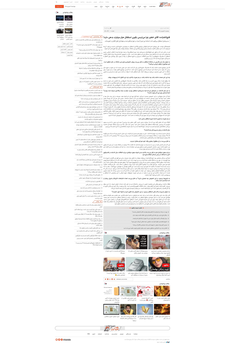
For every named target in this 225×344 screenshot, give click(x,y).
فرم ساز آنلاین (70, 46)
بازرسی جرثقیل (66, 43)
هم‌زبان (95, 2)
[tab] (97, 36)
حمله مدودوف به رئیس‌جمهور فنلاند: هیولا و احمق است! (89, 166)
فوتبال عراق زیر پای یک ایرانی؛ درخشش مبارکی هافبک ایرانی (88, 206)
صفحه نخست (152, 6)
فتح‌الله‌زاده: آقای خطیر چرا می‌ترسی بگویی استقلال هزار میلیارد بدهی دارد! (136, 37)
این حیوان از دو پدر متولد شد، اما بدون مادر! (90, 78)
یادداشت (82, 2)
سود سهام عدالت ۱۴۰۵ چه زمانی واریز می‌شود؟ (90, 50)
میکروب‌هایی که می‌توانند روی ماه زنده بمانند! (90, 175)
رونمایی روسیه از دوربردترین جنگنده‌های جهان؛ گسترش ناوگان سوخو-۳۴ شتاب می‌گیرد (88, 64)
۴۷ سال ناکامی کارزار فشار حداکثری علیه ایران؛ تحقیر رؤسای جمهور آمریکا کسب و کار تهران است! (89, 131)
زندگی (101, 6)
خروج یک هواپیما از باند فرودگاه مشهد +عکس (90, 178)
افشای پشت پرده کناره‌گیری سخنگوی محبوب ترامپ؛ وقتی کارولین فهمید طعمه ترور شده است (145, 228)
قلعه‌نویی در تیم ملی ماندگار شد (93, 181)
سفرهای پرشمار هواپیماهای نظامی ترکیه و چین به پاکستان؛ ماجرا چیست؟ (89, 151)
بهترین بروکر (70, 52)
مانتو (71, 43)
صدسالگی (101, 2)
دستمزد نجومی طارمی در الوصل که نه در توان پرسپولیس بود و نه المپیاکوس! (90, 83)
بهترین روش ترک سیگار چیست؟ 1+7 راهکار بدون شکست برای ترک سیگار (88, 215)
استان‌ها (107, 6)
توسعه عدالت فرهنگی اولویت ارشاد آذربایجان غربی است (88, 122)
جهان (113, 6)
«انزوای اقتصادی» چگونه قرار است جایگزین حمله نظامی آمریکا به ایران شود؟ (149, 222)
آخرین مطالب (96, 87)
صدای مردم (88, 2)
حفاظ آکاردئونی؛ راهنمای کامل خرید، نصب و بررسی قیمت (89, 239)
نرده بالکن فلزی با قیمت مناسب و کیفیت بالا (90, 228)
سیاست (127, 6)
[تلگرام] (57, 340)
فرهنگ (139, 6)
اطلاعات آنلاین (165, 4)
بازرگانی (97, 201)
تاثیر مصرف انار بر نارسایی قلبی (93, 185)
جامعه (145, 6)
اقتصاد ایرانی (63, 49)
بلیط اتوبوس (70, 55)
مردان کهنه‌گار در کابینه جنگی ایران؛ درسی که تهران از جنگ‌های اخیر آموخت (150, 218)
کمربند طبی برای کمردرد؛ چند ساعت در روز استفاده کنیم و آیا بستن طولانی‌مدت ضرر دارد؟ (88, 210)
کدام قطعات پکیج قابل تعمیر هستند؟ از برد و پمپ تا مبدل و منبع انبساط (89, 244)
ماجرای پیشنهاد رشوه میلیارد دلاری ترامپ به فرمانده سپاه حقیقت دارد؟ (89, 54)
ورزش (120, 6)
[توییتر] (59, 340)
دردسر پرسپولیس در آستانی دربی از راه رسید (90, 188)
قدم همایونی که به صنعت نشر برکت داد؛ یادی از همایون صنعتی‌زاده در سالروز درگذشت (90, 118)
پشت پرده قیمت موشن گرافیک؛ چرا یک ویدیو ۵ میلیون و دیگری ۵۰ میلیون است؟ (88, 220)
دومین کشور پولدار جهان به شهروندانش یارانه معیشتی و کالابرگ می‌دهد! (150, 225)
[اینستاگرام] (62, 340)
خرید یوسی (70, 49)
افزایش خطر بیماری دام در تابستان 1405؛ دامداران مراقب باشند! (89, 224)
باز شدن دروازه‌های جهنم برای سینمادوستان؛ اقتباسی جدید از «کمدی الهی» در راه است (89, 108)
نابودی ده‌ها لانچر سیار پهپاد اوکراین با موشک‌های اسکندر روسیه (89, 136)
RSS (89, 334)
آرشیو (71, 2)
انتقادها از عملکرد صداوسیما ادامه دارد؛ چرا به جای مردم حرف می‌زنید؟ (89, 192)
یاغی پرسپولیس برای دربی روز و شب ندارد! (91, 99)
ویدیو (96, 6)
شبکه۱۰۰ (107, 2)
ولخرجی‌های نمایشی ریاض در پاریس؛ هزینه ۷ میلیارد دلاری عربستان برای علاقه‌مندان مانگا (89, 113)
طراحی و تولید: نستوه (161, 342)
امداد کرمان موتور (61, 46)
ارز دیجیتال (63, 52)
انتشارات (76, 2)
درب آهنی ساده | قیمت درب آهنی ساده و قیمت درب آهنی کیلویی (89, 232)
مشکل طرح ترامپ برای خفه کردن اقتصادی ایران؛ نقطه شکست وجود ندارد (150, 215)
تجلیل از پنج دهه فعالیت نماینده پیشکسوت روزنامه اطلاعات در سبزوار (89, 126)
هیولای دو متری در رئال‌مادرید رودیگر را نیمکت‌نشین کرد (88, 95)
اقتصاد (133, 6)
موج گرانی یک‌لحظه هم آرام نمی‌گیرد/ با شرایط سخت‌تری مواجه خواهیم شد (90, 69)
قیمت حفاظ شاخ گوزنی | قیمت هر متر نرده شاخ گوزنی (88, 236)
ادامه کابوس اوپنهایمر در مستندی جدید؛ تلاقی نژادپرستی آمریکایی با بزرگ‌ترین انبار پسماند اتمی (90, 103)
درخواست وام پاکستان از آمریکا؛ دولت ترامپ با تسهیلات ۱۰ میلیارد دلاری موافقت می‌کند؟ (88, 171)
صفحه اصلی (166, 28)
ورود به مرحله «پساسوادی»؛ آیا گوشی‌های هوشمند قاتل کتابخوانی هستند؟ (149, 212)
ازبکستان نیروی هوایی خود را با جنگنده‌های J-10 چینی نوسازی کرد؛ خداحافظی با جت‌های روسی (89, 141)
